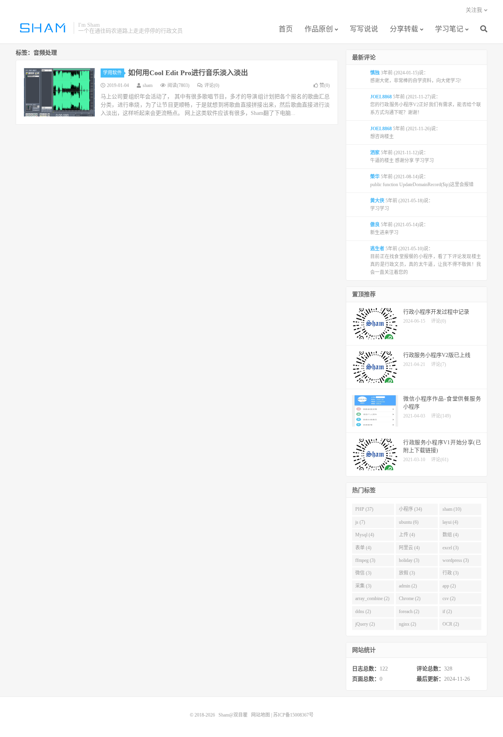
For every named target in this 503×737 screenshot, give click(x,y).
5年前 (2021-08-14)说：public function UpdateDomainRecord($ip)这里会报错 (422, 180)
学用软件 (112, 73)
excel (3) (450, 547)
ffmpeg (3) (365, 560)
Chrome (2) (409, 598)
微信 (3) (363, 573)
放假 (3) (407, 573)
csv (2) (448, 598)
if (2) (447, 611)
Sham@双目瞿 (43, 28)
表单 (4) (363, 547)
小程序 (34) (410, 509)
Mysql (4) (364, 535)
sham (147, 85)
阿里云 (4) (409, 547)
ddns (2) (363, 611)
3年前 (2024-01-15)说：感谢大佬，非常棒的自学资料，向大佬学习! (415, 76)
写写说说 (364, 29)
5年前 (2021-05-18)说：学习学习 (401, 204)
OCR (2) (450, 624)
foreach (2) (409, 611)
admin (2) (408, 586)
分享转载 (404, 29)
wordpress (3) (455, 560)
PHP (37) (364, 509)
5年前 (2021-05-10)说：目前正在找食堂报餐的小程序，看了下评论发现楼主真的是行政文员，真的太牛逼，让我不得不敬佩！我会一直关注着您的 (425, 260)
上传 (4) (407, 535)
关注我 (474, 10)
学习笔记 (449, 29)
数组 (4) (450, 535)
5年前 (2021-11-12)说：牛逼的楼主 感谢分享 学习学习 (402, 156)
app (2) (449, 586)
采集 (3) (363, 586)
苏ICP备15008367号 (293, 715)
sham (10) (451, 509)
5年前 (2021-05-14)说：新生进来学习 (399, 228)
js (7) (360, 522)
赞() (324, 85)
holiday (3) (409, 560)
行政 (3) (450, 573)
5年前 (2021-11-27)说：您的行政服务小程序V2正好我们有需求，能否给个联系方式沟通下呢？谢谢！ (425, 104)
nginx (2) (407, 624)
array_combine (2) (372, 598)
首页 (286, 29)
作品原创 (319, 29)
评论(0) (211, 85)
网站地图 (260, 715)
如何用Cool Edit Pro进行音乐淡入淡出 (188, 73)
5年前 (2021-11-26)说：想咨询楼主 (405, 132)
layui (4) (450, 522)
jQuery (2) (365, 624)
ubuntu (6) (409, 522)
